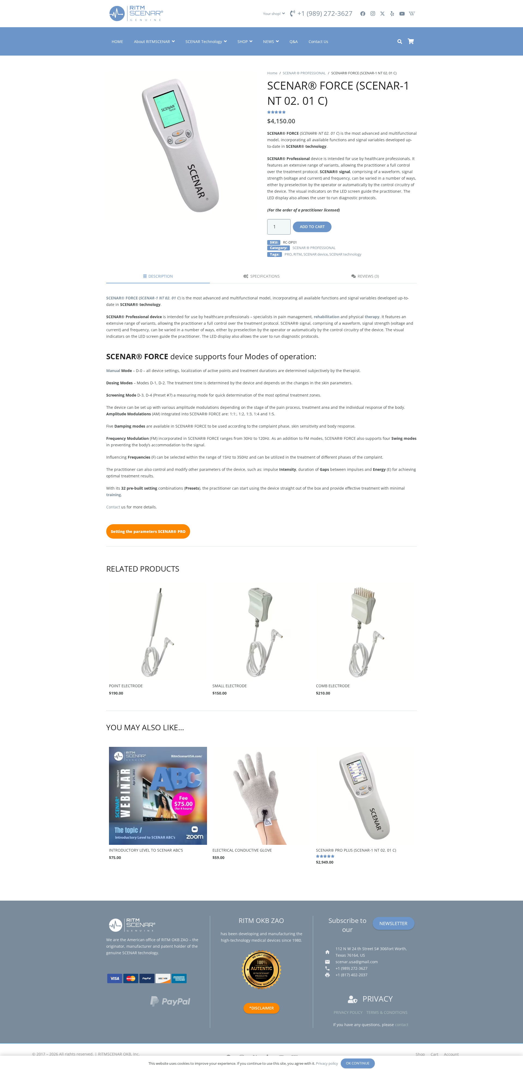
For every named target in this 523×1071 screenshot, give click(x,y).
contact (401, 1024)
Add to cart (312, 226)
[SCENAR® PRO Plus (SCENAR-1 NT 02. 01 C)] (365, 796)
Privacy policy (348, 1012)
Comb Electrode (333, 685)
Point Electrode (126, 685)
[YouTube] (402, 14)
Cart (434, 1054)
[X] (382, 14)
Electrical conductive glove (242, 850)
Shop (420, 1054)
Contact (113, 507)
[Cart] (411, 41)
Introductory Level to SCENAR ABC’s (146, 850)
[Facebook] (363, 14)
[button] (274, 13)
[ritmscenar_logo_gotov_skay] (136, 13)
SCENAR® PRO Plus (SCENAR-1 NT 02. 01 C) (356, 850)
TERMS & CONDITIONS (387, 1012)
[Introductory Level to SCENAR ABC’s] (158, 796)
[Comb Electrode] (365, 631)
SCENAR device (315, 254)
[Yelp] (392, 14)
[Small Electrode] (261, 631)
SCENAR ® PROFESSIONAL (304, 73)
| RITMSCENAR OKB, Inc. (117, 1054)
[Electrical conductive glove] (261, 796)
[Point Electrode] (158, 631)
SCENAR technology (345, 254)
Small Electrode (229, 685)
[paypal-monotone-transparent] (174, 1001)
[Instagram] (373, 14)
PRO (288, 254)
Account (451, 1054)
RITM (297, 254)
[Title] (412, 14)
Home (272, 73)
